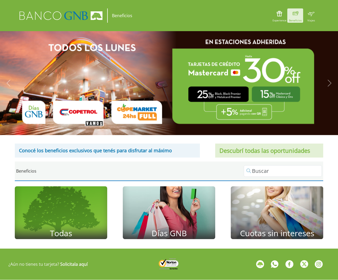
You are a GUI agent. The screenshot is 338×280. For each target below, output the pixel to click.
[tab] (156, 126)
